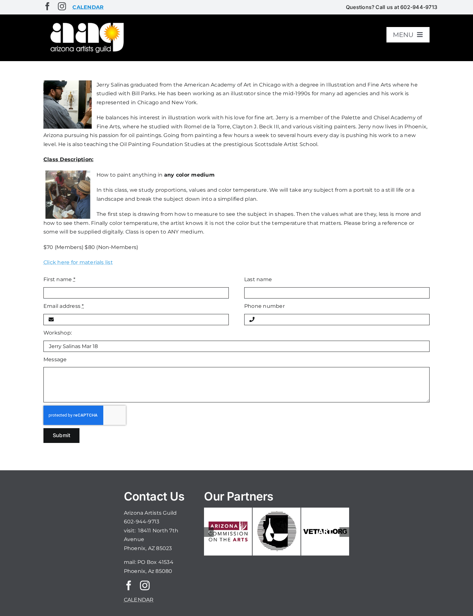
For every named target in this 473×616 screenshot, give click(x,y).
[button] (209, 532)
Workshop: (57, 333)
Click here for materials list (78, 262)
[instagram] (62, 6)
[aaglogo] (85, 23)
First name (59, 279)
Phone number (264, 306)
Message (55, 359)
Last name (258, 279)
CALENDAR (139, 600)
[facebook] (47, 6)
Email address (63, 306)
